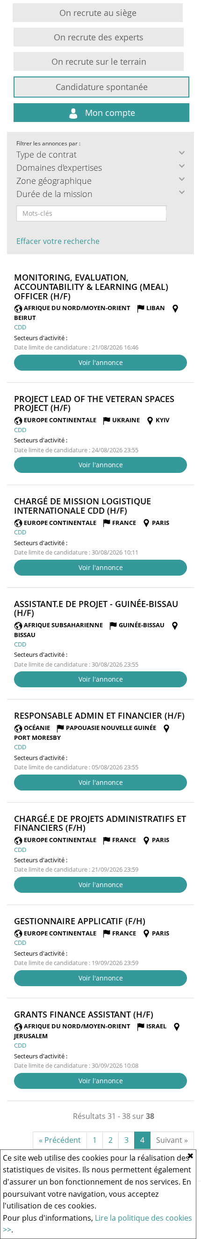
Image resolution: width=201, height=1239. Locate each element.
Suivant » (172, 1140)
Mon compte (109, 112)
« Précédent (60, 1140)
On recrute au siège (97, 12)
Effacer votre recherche (58, 241)
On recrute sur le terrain (98, 61)
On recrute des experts (99, 37)
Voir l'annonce (101, 362)
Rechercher (172, 213)
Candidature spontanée (102, 86)
